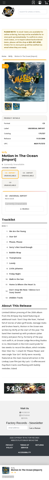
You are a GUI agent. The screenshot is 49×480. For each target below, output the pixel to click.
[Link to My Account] (40, 3)
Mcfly (10, 56)
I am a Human (34, 428)
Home (4, 56)
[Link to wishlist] (33, 3)
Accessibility (24, 452)
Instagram (25, 415)
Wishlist (25, 209)
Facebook (25, 412)
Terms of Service (24, 446)
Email (25, 418)
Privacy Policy (9, 446)
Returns (39, 445)
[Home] (8, 11)
